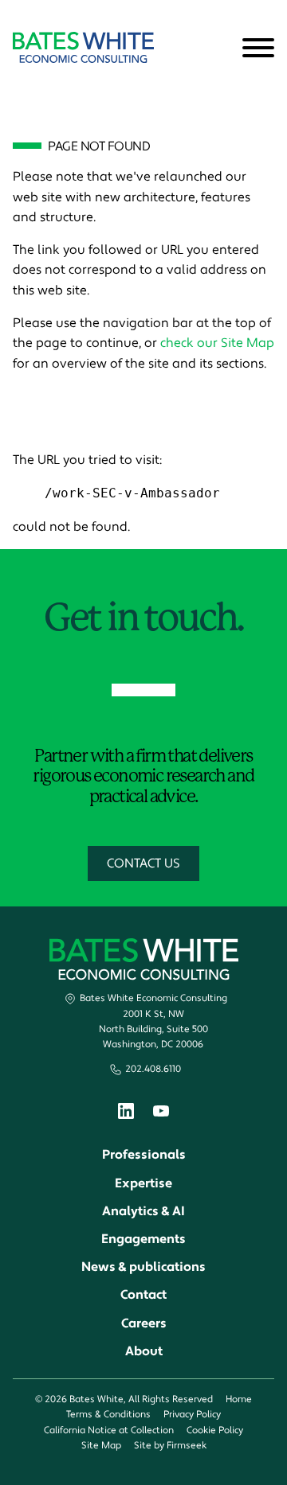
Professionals (144, 1155)
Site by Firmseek (170, 1446)
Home (239, 1399)
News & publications (143, 1267)
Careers (144, 1323)
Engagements (143, 1239)
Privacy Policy (192, 1415)
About (144, 1351)
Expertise (143, 1183)
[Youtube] (161, 1113)
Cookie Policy (215, 1430)
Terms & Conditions (108, 1415)
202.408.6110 (153, 1069)
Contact (143, 1295)
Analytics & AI (143, 1211)
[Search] (219, 48)
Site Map (101, 1446)
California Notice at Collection (109, 1430)
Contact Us (143, 863)
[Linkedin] (126, 1114)
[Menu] (258, 48)
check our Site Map (217, 343)
